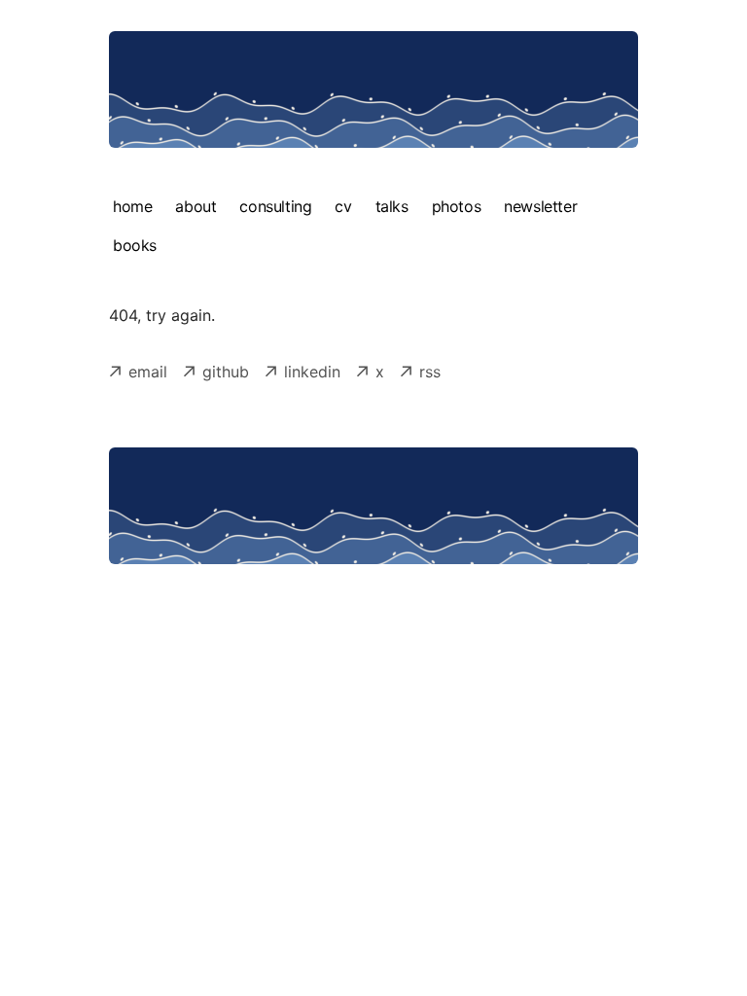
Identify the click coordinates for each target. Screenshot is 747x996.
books (135, 245)
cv (343, 206)
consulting (275, 206)
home (132, 206)
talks (392, 206)
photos (456, 206)
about (195, 206)
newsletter (540, 206)
